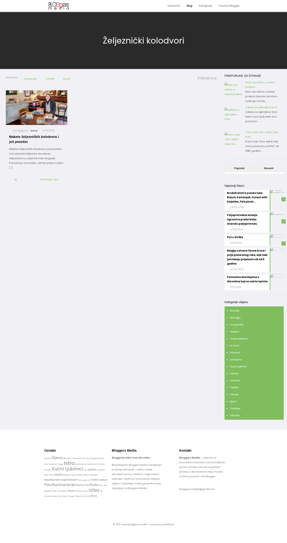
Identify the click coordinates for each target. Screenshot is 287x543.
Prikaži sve (207, 78)
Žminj (87, 496)
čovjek (72, 496)
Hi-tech (234, 345)
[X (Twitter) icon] (145, 530)
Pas (47, 484)
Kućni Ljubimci (238, 366)
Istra (69, 463)
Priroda (234, 394)
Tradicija (235, 408)
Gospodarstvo (239, 338)
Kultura (234, 373)
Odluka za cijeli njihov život (261, 107)
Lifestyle (235, 380)
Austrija (47, 458)
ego (88, 458)
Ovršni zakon (98, 480)
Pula (94, 484)
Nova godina (84, 480)
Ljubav (92, 469)
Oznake (50, 78)
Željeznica (79, 496)
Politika (234, 387)
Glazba (234, 331)
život (94, 496)
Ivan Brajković (20, 130)
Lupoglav (101, 470)
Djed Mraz (67, 458)
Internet (235, 352)
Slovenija (79, 491)
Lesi (85, 470)
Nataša (80, 475)
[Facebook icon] (142, 530)
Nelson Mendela (91, 475)
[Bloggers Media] (62, 6)
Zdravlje (235, 415)
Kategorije (30, 78)
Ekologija (235, 317)
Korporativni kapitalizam (86, 464)
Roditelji (47, 491)
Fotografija (236, 324)
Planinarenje (63, 484)
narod (73, 475)
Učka (94, 490)
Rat (105, 485)
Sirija (54, 491)
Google (60, 464)
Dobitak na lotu (79, 458)
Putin (101, 485)
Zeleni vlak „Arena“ (60, 496)
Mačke (67, 475)
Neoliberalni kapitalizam (61, 480)
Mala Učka (49, 475)
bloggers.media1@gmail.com (197, 489)
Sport (233, 401)
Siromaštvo (62, 491)
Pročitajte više (49, 179)
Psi (87, 485)
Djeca (57, 457)
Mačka (59, 475)
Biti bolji (234, 310)
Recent (269, 168)
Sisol (71, 491)
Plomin (80, 485)
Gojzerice (53, 464)
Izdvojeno (236, 359)
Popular (239, 168)
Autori (66, 78)
